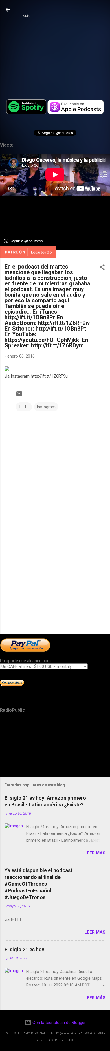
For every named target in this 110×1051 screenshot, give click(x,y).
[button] (102, 268)
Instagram (46, 406)
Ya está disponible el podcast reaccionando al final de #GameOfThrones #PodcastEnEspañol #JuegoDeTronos (38, 883)
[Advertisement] (55, 585)
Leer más (94, 852)
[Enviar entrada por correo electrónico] (19, 395)
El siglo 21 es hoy (24, 949)
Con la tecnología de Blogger (58, 1022)
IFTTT (23, 406)
